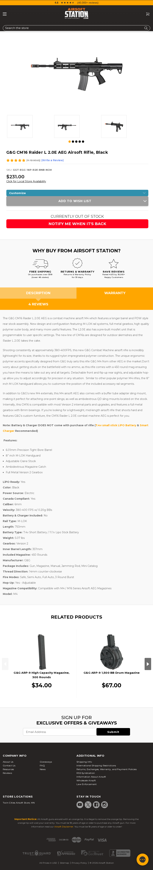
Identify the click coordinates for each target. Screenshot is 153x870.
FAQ (42, 765)
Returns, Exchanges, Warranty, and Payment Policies (106, 769)
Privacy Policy (79, 862)
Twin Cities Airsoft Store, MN (19, 802)
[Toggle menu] (4, 14)
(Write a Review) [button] (52, 160)
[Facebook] (96, 804)
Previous (5, 664)
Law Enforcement (86, 784)
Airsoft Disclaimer (63, 826)
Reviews (7, 773)
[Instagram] (104, 804)
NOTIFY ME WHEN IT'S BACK (77, 224)
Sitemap (64, 862)
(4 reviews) (33, 160)
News (43, 769)
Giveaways (46, 761)
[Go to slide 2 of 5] (73, 141)
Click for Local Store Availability (26, 181)
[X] (88, 804)
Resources (8, 769)
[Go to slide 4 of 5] (80, 141)
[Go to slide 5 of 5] (83, 141)
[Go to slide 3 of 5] (76, 141)
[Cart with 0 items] (146, 14)
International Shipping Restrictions (96, 765)
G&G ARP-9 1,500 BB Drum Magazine (112, 672)
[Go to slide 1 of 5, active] (70, 142)
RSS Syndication (85, 773)
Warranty (114, 293)
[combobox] (76, 28)
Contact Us (9, 765)
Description (38, 293)
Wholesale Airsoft (86, 780)
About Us (8, 761)
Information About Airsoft (91, 776)
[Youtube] (79, 804)
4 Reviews (38, 304)
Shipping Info (84, 761)
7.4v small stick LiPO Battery (116, 425)
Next (148, 664)
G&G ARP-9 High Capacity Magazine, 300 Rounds (41, 675)
